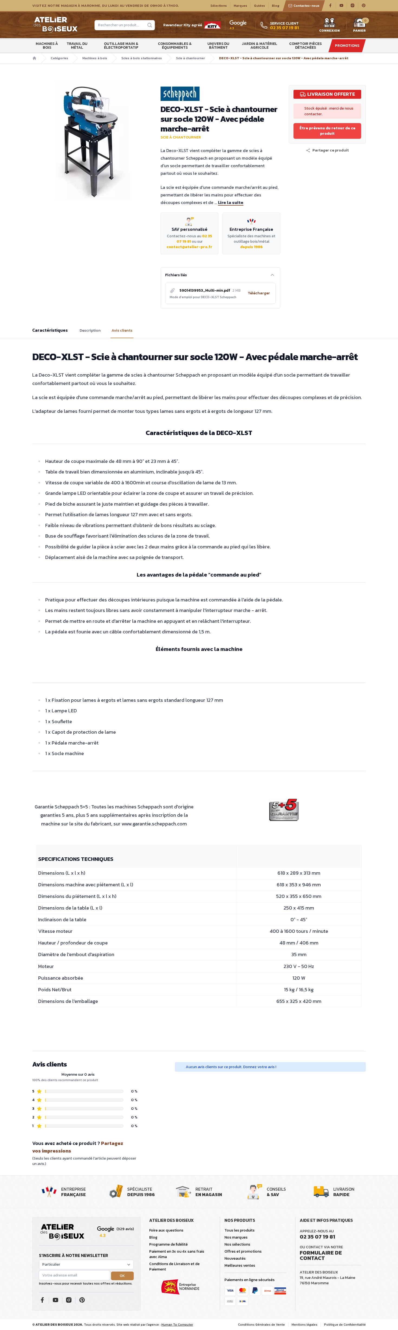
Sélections (218, 6)
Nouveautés (235, 1258)
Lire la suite (230, 202)
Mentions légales (304, 1324)
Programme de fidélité (168, 1244)
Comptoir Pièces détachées (305, 45)
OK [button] (122, 1276)
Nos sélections (237, 1244)
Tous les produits (239, 1230)
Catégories (59, 58)
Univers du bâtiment (218, 45)
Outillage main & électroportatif (121, 45)
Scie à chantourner (190, 58)
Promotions (347, 45)
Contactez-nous (306, 5)
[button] (327, 150)
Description (90, 330)
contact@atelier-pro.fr (189, 247)
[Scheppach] (220, 93)
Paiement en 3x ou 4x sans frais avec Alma (176, 1254)
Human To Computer (177, 1324)
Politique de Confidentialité (345, 1324)
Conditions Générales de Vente (261, 1324)
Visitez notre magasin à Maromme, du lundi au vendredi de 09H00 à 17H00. (105, 6)
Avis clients (122, 330)
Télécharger (259, 293)
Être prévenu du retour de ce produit (327, 130)
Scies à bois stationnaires (141, 58)
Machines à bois (47, 45)
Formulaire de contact (321, 1255)
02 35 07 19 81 (317, 1237)
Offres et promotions (243, 1251)
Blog (275, 6)
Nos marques (235, 1237)
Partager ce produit (330, 150)
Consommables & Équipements (175, 45)
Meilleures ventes (239, 1265)
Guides (259, 6)
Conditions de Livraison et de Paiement (174, 1266)
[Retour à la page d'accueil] (62, 1232)
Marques (240, 6)
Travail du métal (77, 45)
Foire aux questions (166, 1230)
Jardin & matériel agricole (259, 45)
